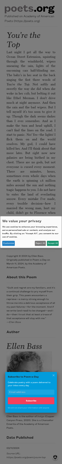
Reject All (40, 243)
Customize (8, 243)
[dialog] (31, 232)
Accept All (53, 243)
